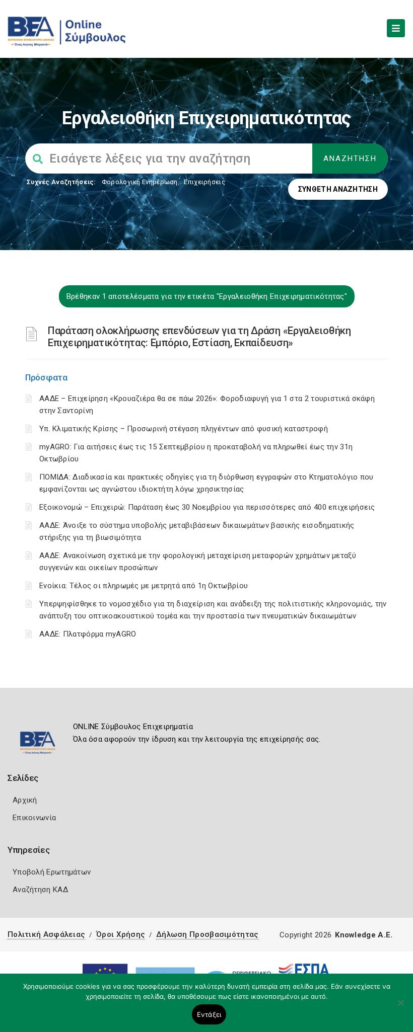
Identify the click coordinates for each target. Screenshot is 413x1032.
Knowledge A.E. (363, 934)
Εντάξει (209, 1014)
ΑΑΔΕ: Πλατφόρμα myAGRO (87, 634)
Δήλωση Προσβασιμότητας (207, 934)
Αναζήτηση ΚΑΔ (40, 889)
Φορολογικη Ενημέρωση (140, 182)
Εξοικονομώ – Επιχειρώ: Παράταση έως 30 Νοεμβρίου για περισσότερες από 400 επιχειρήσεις (207, 507)
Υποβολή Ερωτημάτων (52, 872)
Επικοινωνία (34, 817)
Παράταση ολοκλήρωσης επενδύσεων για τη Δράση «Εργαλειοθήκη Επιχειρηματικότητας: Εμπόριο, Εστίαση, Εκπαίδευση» (199, 337)
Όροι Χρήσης (120, 934)
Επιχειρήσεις (204, 182)
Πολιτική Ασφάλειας (46, 934)
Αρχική (25, 800)
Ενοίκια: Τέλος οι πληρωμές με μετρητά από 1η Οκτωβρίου (143, 585)
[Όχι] (400, 1008)
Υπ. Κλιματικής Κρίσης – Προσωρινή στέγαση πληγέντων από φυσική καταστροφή (183, 428)
